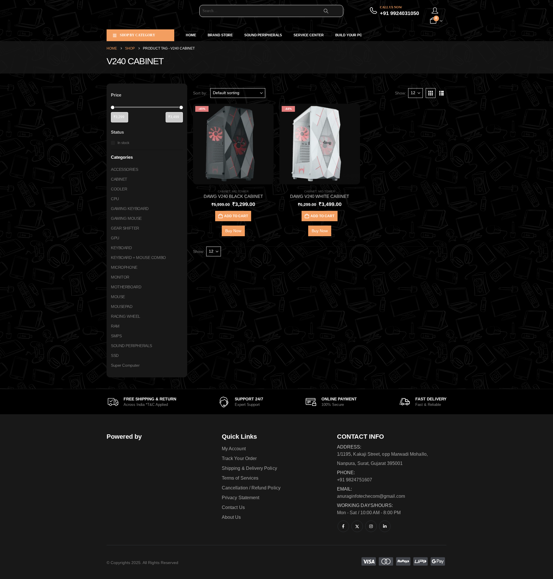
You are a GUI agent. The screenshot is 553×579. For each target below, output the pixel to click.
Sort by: (200, 93)
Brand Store (220, 35)
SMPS (116, 335)
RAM (115, 325)
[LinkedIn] (385, 526)
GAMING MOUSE (126, 218)
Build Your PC (348, 35)
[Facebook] (343, 526)
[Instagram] (371, 526)
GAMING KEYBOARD (130, 208)
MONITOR (120, 277)
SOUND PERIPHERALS (263, 35)
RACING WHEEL (125, 316)
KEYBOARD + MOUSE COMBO (138, 257)
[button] (430, 93)
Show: (400, 93)
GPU (115, 237)
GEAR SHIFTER (125, 228)
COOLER (119, 188)
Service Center (308, 35)
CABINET (224, 191)
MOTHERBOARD (126, 286)
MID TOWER (240, 191)
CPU (115, 198)
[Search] (326, 11)
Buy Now (233, 230)
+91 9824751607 (354, 479)
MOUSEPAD (121, 306)
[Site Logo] (143, 15)
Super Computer (125, 365)
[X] (357, 526)
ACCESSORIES (124, 169)
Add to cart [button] (236, 216)
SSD (115, 355)
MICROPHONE (124, 267)
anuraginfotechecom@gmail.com (371, 496)
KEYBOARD (121, 247)
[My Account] (435, 11)
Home (191, 35)
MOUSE (118, 296)
